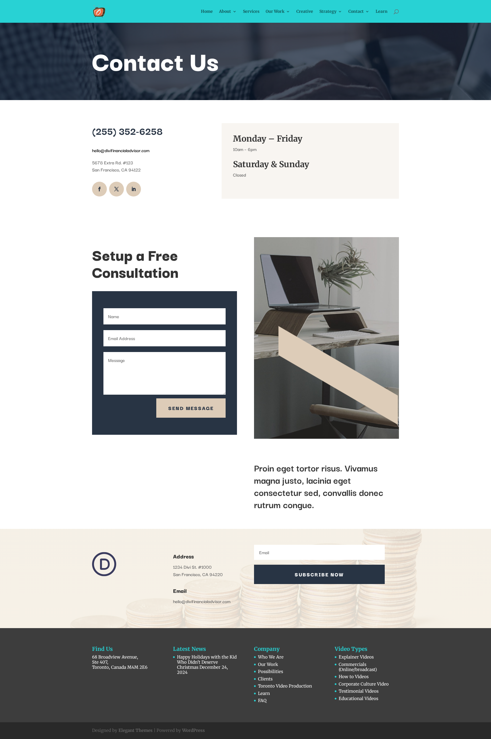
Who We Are (271, 657)
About (225, 11)
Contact (356, 11)
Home (207, 11)
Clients (265, 679)
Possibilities (270, 671)
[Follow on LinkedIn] (133, 189)
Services (251, 11)
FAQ (262, 700)
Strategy (327, 11)
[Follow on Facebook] (99, 189)
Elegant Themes (135, 730)
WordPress (193, 730)
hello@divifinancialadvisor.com (121, 150)
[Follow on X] (116, 189)
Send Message (191, 408)
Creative (304, 11)
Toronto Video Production (285, 686)
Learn (382, 11)
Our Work (275, 11)
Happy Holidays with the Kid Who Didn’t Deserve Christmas (207, 662)
